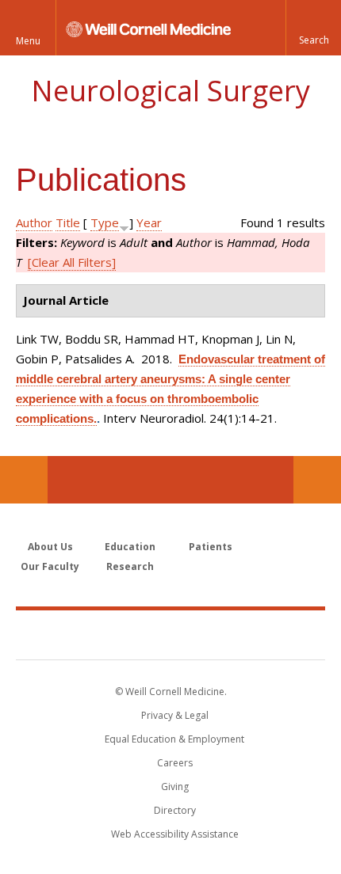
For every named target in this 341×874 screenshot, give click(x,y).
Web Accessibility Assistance (175, 834)
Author (34, 222)
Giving (175, 786)
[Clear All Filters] (72, 262)
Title (68, 222)
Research (130, 566)
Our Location (24, 480)
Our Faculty (50, 566)
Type (104, 222)
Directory (175, 810)
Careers (175, 763)
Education (130, 546)
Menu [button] (28, 41)
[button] (313, 27)
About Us (50, 546)
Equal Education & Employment (174, 739)
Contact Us (317, 480)
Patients (210, 546)
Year (149, 222)
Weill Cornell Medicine (170, 634)
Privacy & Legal (175, 715)
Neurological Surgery (170, 90)
